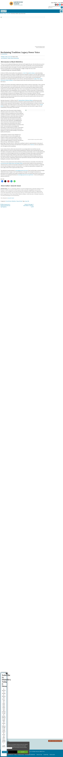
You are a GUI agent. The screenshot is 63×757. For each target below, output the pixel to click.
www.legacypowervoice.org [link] (22, 170)
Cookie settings (11, 751)
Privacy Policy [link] (21, 754)
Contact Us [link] (10, 754)
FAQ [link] (15, 754)
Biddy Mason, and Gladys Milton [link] (16, 163)
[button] (4, 11)
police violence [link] (32, 73)
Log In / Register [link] (54, 2)
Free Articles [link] (8, 201)
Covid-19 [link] (25, 73)
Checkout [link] (60, 2)
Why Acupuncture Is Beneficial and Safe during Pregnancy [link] (6, 205)
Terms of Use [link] (39, 754)
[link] (61, 11)
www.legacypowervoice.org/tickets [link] (25, 174)
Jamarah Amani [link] (4, 54)
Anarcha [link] (32, 144)
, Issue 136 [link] (6, 56)
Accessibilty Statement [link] (30, 754)
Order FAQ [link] (45, 754)
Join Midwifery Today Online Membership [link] (10, 58)
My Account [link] (52, 754)
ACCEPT (22, 751)
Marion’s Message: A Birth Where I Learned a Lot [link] (28, 205)
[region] (16, 748)
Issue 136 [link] (27, 201)
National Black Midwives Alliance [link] (26, 100)
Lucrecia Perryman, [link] (5, 163)
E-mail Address (3, 746)
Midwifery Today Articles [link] (17, 201)
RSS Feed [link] (42, 751)
